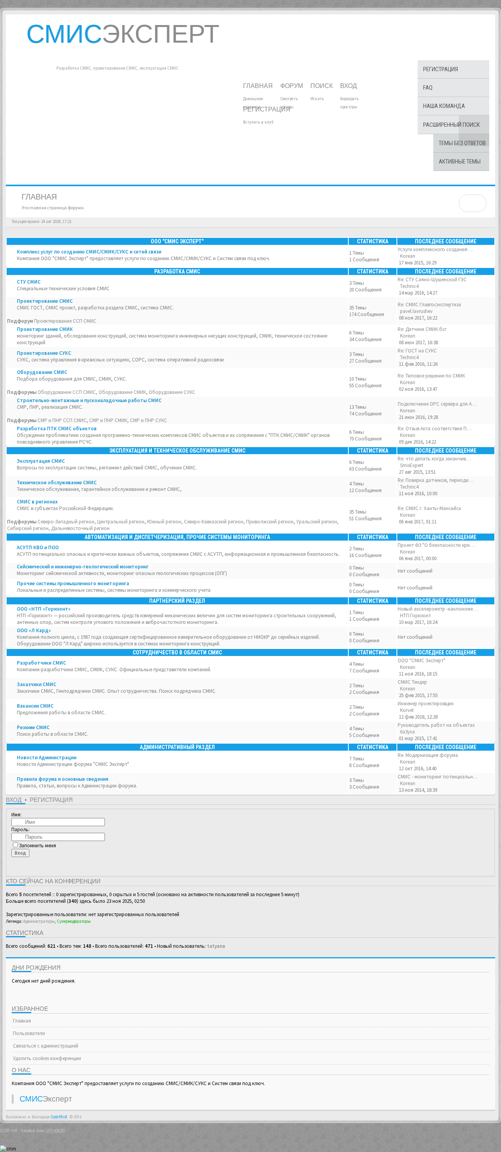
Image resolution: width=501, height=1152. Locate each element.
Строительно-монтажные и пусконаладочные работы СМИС (89, 400)
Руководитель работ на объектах (436, 725)
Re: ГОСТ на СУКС (417, 350)
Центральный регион (120, 521)
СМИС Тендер (412, 682)
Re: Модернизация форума (428, 755)
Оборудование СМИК (122, 392)
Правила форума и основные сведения (62, 779)
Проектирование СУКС (44, 353)
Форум (292, 86)
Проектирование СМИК (45, 329)
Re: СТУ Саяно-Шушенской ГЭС (432, 279)
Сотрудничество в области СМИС (177, 652)
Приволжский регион (270, 521)
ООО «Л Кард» (34, 630)
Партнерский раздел (177, 601)
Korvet (407, 710)
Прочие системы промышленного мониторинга (73, 583)
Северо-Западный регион (66, 521)
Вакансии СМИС (35, 706)
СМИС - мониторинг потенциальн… (438, 776)
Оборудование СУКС (172, 392)
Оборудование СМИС (42, 372)
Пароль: (20, 829)
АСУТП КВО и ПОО (38, 547)
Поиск (322, 86)
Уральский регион (316, 521)
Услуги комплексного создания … (436, 249)
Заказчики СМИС (36, 684)
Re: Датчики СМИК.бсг (422, 329)
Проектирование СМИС (45, 301)
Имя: (16, 814)
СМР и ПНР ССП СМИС (62, 420)
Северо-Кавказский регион (213, 521)
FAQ (428, 87)
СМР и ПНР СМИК (108, 420)
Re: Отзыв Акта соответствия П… (435, 428)
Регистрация (267, 109)
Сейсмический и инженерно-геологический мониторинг (83, 566)
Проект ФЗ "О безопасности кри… (436, 545)
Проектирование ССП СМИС (65, 321)
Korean (407, 256)
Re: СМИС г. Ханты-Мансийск (429, 508)
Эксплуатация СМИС (41, 461)
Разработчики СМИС (41, 663)
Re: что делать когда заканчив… (434, 458)
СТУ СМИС (29, 282)
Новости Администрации (46, 757)
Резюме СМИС (33, 727)
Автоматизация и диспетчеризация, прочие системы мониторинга (177, 537)
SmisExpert (411, 465)
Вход (349, 86)
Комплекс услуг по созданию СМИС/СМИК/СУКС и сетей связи (89, 251)
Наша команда (444, 106)
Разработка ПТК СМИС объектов (57, 428)
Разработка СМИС (177, 271)
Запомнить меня (37, 845)
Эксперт (123, 34)
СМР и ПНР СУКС (148, 420)
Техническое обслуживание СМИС (57, 482)
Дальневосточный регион (80, 528)
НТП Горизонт (415, 615)
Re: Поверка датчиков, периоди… (436, 480)
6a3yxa (407, 731)
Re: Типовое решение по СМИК (431, 375)
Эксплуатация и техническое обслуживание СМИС (177, 451)
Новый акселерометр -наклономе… (438, 609)
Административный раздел (177, 747)
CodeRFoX (58, 1117)
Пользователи (28, 1033)
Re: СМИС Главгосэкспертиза (429, 304)
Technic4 (409, 286)
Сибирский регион (28, 528)
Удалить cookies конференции (46, 1058)
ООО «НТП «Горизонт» (43, 609)
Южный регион (164, 521)
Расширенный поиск (451, 124)
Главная (258, 86)
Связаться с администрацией (45, 1045)
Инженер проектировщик (426, 703)
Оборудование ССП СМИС (67, 392)
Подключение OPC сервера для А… (437, 404)
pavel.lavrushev (416, 311)
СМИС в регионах (37, 501)
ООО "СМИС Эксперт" (177, 241)
